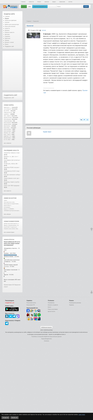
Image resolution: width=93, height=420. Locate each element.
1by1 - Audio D (7, 115)
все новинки (7, 143)
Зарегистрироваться (39, 6)
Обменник (62, 1)
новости (15, 150)
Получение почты (31, 302)
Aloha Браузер (7, 119)
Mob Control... (7, 126)
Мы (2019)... (7, 110)
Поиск (6, 44)
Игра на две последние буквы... (11, 203)
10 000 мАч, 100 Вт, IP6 (10, 163)
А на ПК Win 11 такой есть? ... (11, 227)
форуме (14, 198)
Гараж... (6, 200)
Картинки (7, 38)
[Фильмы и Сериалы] (39, 320)
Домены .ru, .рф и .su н (11, 156)
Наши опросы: (9, 239)
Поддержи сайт (9, 46)
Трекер (39, 1)
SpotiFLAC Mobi (8, 117)
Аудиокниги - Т (7, 107)
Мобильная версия (46, 327)
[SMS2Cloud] (39, 310)
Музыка (7, 30)
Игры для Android (10, 26)
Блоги (49, 307)
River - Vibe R (7, 134)
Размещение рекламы (75, 302)
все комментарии (9, 232)
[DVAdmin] (28, 319)
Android (47, 1)
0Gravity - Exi (7, 132)
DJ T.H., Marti (7, 139)
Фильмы (7, 34)
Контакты (46, 341)
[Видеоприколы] (32, 316)
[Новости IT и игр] (32, 320)
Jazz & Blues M (7, 109)
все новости (7, 191)
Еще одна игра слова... (9, 202)
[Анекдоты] (35, 316)
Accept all (5, 417)
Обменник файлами (10, 20)
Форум (70, 1)
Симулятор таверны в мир (11, 152)
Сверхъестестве (8, 112)
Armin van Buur (7, 129)
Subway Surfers (7, 124)
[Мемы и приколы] (32, 310)
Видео (54, 1)
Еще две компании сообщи (12, 174)
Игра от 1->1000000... (9, 209)
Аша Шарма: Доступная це (12, 160)
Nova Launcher (7, 122)
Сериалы (7, 36)
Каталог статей (9, 42)
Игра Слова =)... (8, 205)
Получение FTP (31, 305)
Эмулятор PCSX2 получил (11, 167)
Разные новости (9, 32)
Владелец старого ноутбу (11, 182)
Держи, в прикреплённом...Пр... (11, 225)
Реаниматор (51, 302)
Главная (23, 1)
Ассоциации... (7, 207)
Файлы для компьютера (12, 24)
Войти (24, 6)
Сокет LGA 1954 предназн (11, 185)
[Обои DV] (35, 320)
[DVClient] (35, 310)
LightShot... (6, 114)
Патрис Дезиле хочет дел (11, 178)
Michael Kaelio (7, 137)
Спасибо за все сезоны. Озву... (11, 228)
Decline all (14, 417)
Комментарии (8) (9, 284)
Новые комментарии (11, 221)
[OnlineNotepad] (28, 310)
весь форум (7, 214)
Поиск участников (53, 309)
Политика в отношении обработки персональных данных (47, 336)
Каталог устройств (53, 305)
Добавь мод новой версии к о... (11, 223)
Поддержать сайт (10, 95)
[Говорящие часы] (28, 315)
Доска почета (51, 311)
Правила (71, 305)
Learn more (82, 414)
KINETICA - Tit (7, 136)
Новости (31, 1)
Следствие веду (8, 121)
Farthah (44, 30)
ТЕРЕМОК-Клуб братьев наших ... (12, 210)
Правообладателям (46, 338)
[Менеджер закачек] (39, 315)
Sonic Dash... (7, 127)
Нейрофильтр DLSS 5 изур (11, 171)
